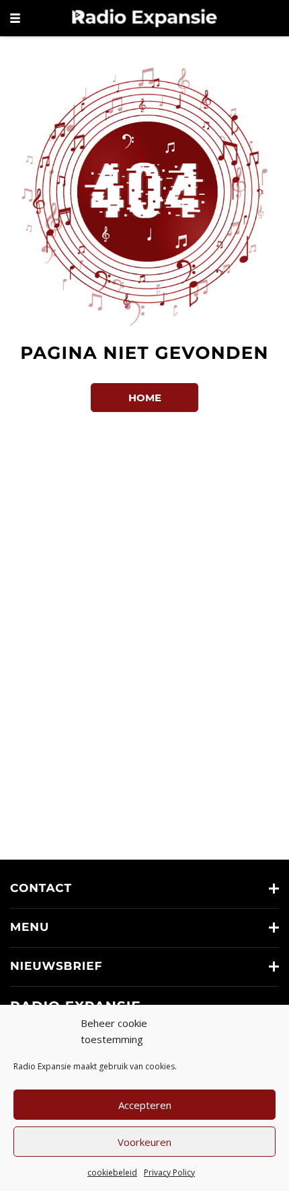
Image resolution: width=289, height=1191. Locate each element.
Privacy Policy (169, 1172)
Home (144, 397)
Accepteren (144, 1105)
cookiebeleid (112, 1172)
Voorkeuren (144, 1142)
